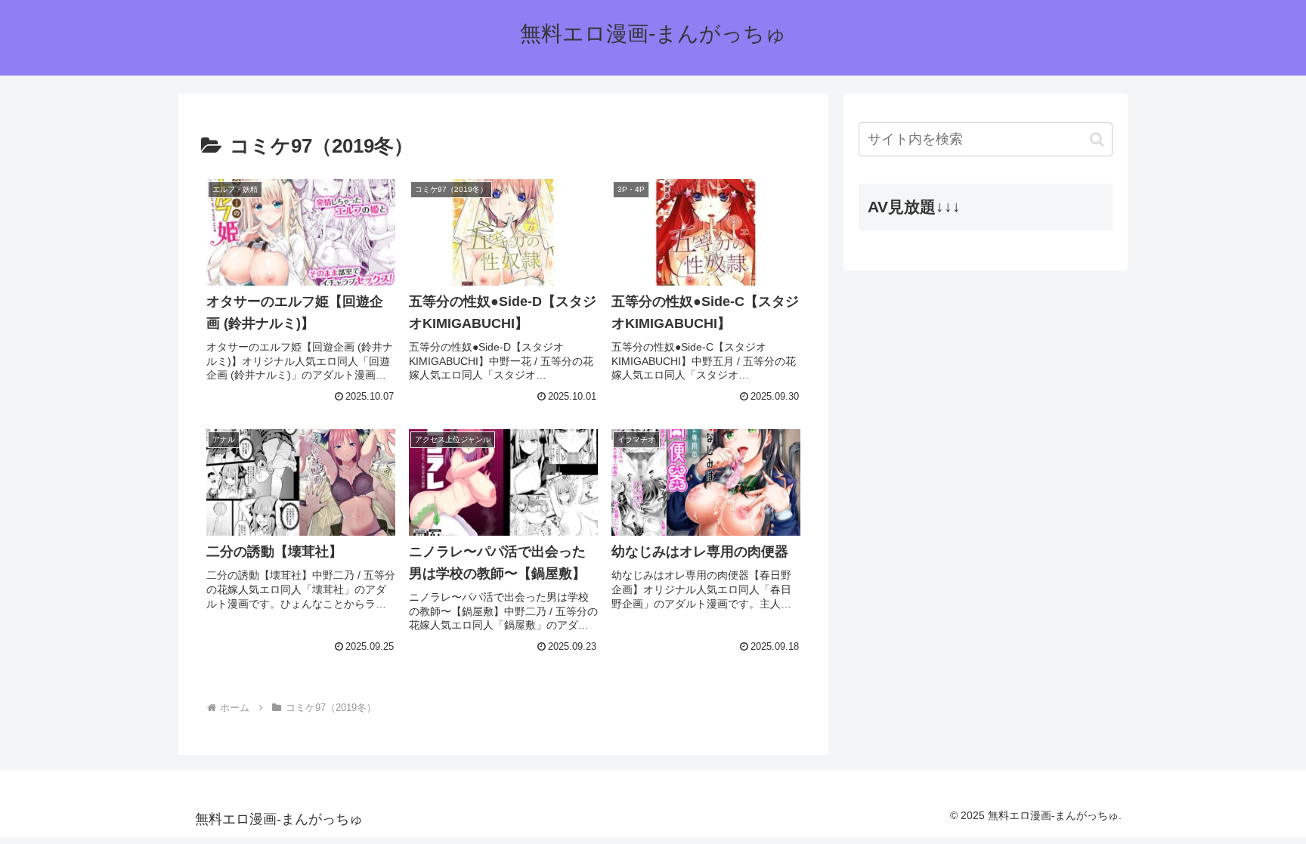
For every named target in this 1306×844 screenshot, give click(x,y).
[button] (1097, 139)
